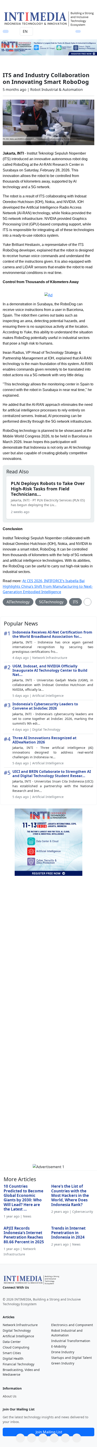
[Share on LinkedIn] (54, 1438)
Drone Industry (62, 1352)
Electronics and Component (72, 1325)
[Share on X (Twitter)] (42, 1438)
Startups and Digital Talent (71, 1357)
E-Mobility (58, 1346)
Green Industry (62, 1363)
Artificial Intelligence (18, 1336)
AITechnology (18, 601)
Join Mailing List (49, 1432)
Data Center (12, 1342)
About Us (9, 1396)
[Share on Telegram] (65, 1438)
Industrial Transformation (70, 1341)
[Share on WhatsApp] (20, 1438)
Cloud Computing (16, 1347)
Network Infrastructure (20, 1325)
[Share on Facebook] (31, 1438)
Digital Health (13, 1358)
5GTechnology (51, 601)
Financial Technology (18, 1364)
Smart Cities (12, 1353)
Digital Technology (17, 1330)
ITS (75, 601)
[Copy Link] (76, 1438)
